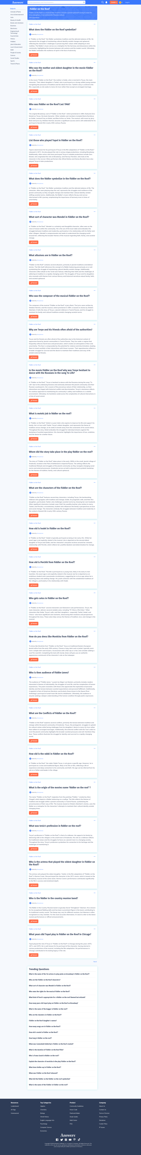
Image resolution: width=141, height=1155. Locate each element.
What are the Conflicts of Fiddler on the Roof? (52, 713)
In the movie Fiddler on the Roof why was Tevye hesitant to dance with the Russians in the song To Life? (59, 371)
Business (13, 26)
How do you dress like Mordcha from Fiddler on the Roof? (58, 636)
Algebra (42, 1106)
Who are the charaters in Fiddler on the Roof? (45, 1015)
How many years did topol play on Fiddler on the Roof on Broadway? (53, 1003)
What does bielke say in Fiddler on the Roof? (45, 1067)
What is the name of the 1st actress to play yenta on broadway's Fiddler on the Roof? (59, 974)
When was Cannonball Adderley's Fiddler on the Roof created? (51, 1044)
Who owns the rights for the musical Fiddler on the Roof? (49, 991)
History (12, 39)
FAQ (71, 1124)
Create (113, 2)
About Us (102, 1106)
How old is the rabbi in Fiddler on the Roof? (51, 753)
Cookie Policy (103, 1124)
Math (12, 50)
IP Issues (102, 1127)
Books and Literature (16, 23)
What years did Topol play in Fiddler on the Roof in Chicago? (60, 934)
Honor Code (73, 1110)
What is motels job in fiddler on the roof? (50, 413)
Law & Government (16, 47)
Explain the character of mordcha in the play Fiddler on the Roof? (52, 1061)
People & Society (15, 53)
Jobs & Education (15, 44)
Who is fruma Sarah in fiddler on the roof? (44, 1056)
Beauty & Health (15, 20)
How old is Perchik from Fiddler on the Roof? (52, 562)
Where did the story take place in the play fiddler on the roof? (61, 451)
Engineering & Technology (14, 32)
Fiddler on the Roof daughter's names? (43, 1021)
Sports (12, 61)
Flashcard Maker (75, 1113)
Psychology (43, 1124)
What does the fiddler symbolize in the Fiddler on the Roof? (60, 178)
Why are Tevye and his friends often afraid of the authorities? (60, 329)
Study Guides (74, 1117)
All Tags (13, 1110)
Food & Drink (14, 36)
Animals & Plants (15, 12)
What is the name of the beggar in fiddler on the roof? (48, 1009)
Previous (31, 962)
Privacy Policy (103, 1117)
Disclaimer (102, 1120)
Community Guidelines (76, 1106)
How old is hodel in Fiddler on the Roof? (49, 528)
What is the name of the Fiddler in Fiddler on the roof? (48, 1085)
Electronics (13, 28)
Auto (11, 17)
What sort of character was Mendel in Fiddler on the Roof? (59, 216)
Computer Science (46, 1127)
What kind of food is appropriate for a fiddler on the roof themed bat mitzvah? (57, 997)
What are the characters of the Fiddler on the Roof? (55, 487)
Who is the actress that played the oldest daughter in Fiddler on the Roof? (62, 863)
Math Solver (73, 1120)
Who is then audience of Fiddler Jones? (49, 672)
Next (95, 962)
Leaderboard (15, 1106)
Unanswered (15, 1113)
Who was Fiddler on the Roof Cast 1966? (49, 104)
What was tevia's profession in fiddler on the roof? (55, 825)
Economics (43, 1131)
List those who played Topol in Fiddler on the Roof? (55, 140)
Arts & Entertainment (17, 14)
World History (44, 1117)
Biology (42, 1113)
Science (12, 55)
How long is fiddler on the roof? (40, 1038)
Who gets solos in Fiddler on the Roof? (49, 598)
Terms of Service (104, 1113)
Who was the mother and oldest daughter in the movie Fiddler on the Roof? (61, 69)
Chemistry (43, 1110)
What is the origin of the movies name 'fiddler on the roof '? (60, 787)
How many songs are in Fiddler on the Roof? (45, 1026)
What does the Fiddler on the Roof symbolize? (52, 29)
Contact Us (102, 1110)
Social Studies (14, 58)
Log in (127, 2)
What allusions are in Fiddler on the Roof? (50, 255)
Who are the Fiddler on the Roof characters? (44, 980)
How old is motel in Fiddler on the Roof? (43, 1032)
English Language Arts (47, 1120)
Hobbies (13, 41)
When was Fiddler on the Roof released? (43, 1073)
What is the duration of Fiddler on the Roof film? (46, 1050)
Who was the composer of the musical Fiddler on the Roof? (59, 295)
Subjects (13, 8)
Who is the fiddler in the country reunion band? (53, 898)
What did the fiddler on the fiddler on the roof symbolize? (49, 1079)
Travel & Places (15, 64)
